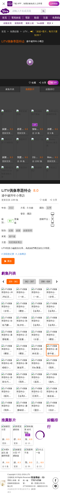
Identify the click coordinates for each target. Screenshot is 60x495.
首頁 (3, 31)
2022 (11, 208)
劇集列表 (10, 89)
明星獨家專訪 (15, 242)
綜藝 (11, 230)
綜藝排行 (50, 89)
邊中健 (12, 236)
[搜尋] (43, 11)
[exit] (3, 3)
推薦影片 (30, 89)
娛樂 (18, 230)
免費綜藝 (14, 31)
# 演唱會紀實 (7, 254)
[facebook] (55, 480)
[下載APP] (53, 82)
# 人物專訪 (21, 254)
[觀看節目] (30, 62)
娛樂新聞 (27, 230)
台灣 (49, 208)
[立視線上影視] (5, 11)
